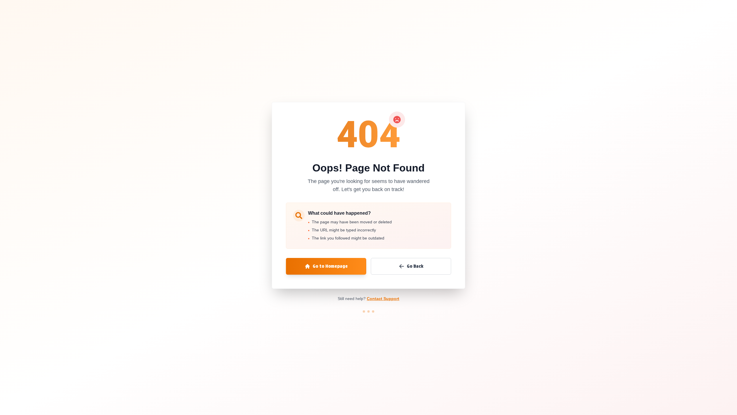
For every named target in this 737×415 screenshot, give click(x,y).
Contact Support (383, 298)
